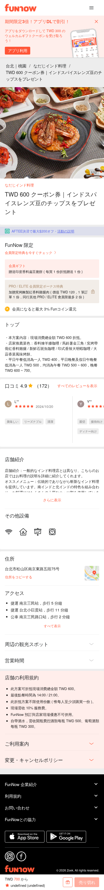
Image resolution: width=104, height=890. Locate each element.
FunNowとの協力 (20, 819)
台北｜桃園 (16, 66)
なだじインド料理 (49, 66)
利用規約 (13, 796)
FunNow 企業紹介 (21, 784)
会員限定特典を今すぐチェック (28, 252)
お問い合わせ (17, 808)
